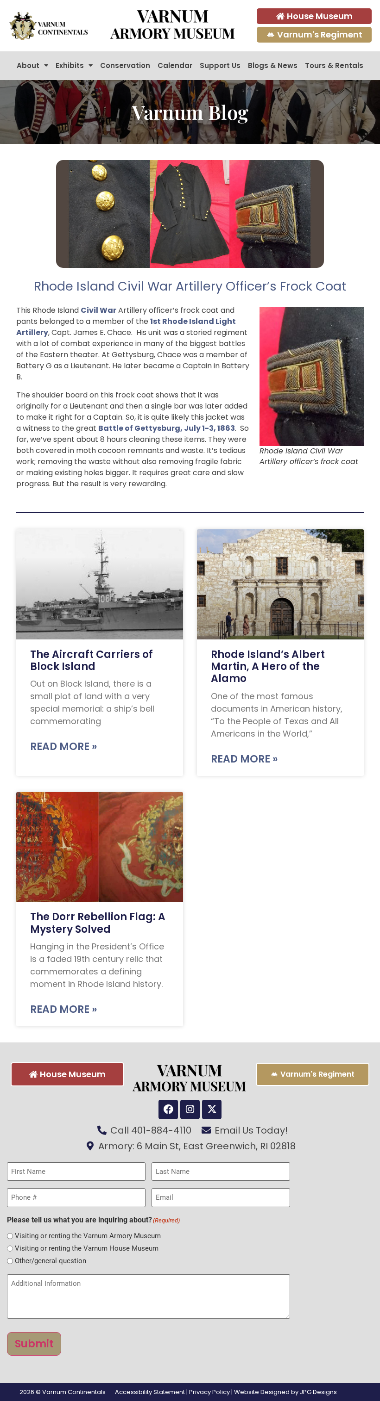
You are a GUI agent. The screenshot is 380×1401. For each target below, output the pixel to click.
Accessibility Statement (150, 1392)
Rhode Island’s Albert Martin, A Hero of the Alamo (268, 666)
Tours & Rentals (334, 65)
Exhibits (70, 65)
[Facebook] (168, 1109)
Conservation (125, 65)
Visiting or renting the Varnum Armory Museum (88, 1236)
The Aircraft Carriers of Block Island (91, 660)
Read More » (63, 746)
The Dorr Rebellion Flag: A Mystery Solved (97, 923)
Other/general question (50, 1261)
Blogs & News (273, 65)
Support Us (220, 65)
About (28, 65)
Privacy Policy (209, 1392)
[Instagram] (190, 1109)
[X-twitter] (212, 1109)
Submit (34, 1344)
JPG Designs (318, 1392)
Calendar (175, 65)
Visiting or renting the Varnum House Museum (86, 1248)
